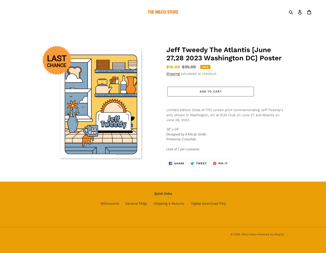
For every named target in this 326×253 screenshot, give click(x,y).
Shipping (173, 73)
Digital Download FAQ (208, 204)
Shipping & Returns (169, 204)
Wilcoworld (109, 204)
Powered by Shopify (271, 234)
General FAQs (136, 204)
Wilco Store (249, 234)
